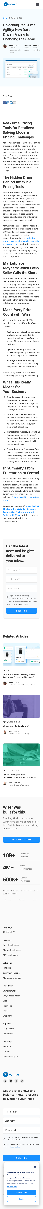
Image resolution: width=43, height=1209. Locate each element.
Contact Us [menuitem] (8, 1033)
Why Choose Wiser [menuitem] (11, 995)
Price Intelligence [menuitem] (11, 945)
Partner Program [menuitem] (10, 1056)
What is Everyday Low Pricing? (16, 726)
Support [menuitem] (7, 1023)
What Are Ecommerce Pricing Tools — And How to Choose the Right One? (19, 675)
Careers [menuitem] (6, 1051)
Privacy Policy (12, 1187)
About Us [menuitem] (7, 1046)
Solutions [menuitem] (7, 963)
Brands (7, 671)
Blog (5, 18)
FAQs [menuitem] (5, 1010)
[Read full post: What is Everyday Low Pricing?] (21, 706)
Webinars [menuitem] (7, 1015)
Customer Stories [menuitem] (11, 990)
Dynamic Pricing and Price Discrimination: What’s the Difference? (19, 776)
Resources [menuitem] (8, 985)
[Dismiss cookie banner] (35, 1167)
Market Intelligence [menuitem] (12, 950)
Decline (21, 1199)
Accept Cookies (21, 1192)
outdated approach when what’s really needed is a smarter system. (21, 241)
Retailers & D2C (15, 18)
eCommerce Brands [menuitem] (11, 973)
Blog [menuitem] (5, 1000)
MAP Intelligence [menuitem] (10, 955)
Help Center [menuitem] (8, 1028)
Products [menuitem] (7, 940)
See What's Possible (21, 839)
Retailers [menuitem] (7, 968)
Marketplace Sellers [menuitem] (12, 978)
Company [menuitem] (7, 1041)
